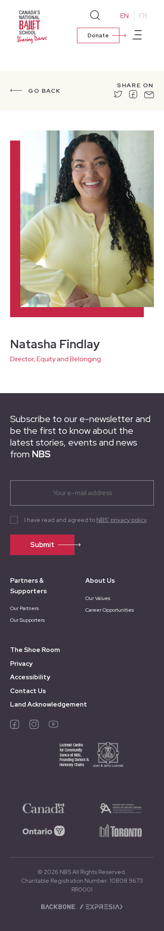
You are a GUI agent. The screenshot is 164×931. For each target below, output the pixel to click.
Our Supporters (27, 620)
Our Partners (24, 608)
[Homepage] (33, 26)
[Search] (95, 15)
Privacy (21, 664)
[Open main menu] (137, 36)
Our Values (97, 598)
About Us (100, 580)
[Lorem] (118, 95)
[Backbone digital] (59, 905)
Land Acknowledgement (48, 704)
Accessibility (30, 677)
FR (143, 15)
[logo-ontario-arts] (121, 807)
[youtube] (53, 726)
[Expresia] (101, 905)
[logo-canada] (44, 807)
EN (124, 15)
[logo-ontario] (44, 830)
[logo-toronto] (121, 830)
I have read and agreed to (85, 520)
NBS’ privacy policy (121, 520)
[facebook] (14, 726)
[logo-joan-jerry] (82, 760)
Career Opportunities (109, 610)
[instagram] (34, 726)
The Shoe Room (35, 650)
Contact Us (28, 691)
